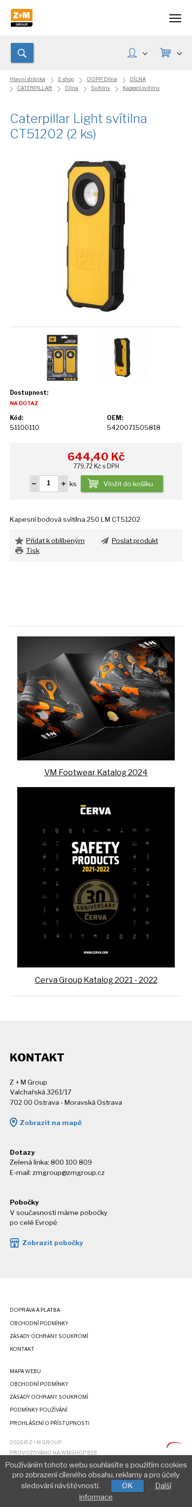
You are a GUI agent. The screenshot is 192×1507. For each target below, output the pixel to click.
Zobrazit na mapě (51, 1123)
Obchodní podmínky (39, 1323)
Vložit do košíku (128, 484)
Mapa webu (25, 1371)
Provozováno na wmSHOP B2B (53, 1453)
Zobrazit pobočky (52, 1243)
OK (127, 1485)
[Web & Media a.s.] (174, 1445)
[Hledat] (22, 53)
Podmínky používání (38, 1410)
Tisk (32, 550)
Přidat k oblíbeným (55, 540)
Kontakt (22, 1349)
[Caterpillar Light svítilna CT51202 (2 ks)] (96, 235)
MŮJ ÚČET (137, 54)
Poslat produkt (135, 540)
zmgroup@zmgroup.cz (68, 1172)
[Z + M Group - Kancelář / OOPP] (21, 24)
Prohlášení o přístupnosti (50, 1423)
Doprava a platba (35, 1310)
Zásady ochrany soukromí (49, 1336)
